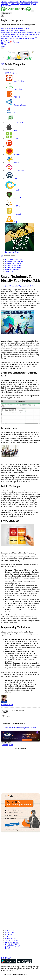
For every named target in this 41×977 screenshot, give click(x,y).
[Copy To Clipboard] (1, 712)
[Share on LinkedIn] (5, 712)
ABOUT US (9, 930)
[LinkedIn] (8, 6)
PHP (15, 222)
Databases (18, 28)
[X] (3, 6)
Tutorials (6, 42)
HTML (16, 138)
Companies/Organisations (19, 286)
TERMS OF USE (11, 940)
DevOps (32, 34)
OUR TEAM (10, 932)
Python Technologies (8, 28)
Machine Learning (16, 36)
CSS (15, 146)
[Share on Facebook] (3, 712)
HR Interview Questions (13, 267)
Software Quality (14, 38)
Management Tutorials (27, 38)
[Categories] (32, 11)
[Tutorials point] (16, 11)
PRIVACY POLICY (12, 942)
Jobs (4, 44)
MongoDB (17, 198)
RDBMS (16, 97)
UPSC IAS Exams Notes (14, 259)
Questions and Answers (13, 263)
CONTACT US (10, 938)
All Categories (12, 73)
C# (17, 190)
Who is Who (9, 271)
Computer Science (16, 32)
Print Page (6, 742)
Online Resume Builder (13, 265)
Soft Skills (32, 286)
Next (11, 745)
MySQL (16, 206)
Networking (17, 89)
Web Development (16, 30)
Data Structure (18, 81)
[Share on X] (7, 712)
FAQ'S (7, 948)
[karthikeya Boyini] (4, 703)
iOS (15, 130)
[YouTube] (6, 6)
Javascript (17, 214)
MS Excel (20, 122)
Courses (16, 42)
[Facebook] (1, 6)
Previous (5, 745)
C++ (15, 178)
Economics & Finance (13, 252)
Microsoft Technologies (21, 34)
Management (5, 286)
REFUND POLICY (12, 944)
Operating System (19, 105)
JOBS (7, 936)
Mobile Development (30, 32)
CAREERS (9, 934)
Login (3, 46)
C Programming (19, 170)
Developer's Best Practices (14, 261)
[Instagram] (9, 6)
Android (16, 154)
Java (15, 113)
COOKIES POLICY (12, 946)
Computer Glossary (12, 269)
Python (16, 162)
